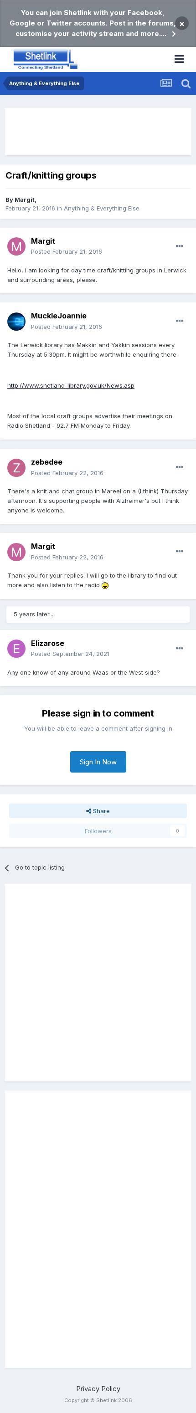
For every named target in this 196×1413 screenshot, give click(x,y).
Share (100, 810)
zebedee (46, 461)
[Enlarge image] (105, 585)
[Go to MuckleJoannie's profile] (16, 321)
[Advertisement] (98, 131)
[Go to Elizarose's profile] (16, 649)
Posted (66, 251)
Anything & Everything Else (101, 208)
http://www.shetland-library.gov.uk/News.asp (70, 385)
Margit (25, 199)
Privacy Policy (98, 1388)
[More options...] (179, 246)
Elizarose (47, 643)
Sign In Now (98, 762)
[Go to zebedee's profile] (16, 468)
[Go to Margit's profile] (16, 246)
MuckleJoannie (59, 315)
